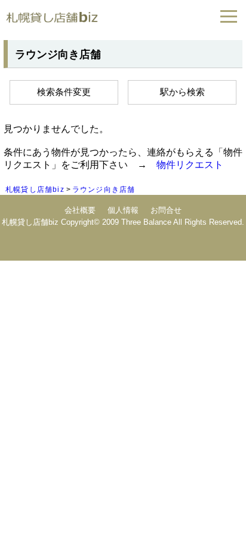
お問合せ (166, 210)
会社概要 (80, 210)
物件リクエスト (189, 165)
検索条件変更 (64, 92)
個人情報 (123, 210)
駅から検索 (182, 92)
